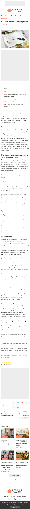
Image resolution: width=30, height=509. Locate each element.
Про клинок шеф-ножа (10, 91)
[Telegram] (14, 407)
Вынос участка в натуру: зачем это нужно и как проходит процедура (22, 463)
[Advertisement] (15, 3)
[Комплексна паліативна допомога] (7, 433)
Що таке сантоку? (9, 102)
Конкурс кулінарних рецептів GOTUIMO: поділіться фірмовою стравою (21, 442)
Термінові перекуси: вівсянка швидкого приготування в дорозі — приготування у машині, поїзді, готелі (7, 465)
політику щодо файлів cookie (16, 504)
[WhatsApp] (26, 403)
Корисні (4, 18)
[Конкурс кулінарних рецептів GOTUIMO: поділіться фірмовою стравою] (22, 433)
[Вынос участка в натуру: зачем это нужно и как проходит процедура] (22, 455)
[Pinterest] (22, 403)
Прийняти (15, 507)
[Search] (27, 10)
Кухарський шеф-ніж (7, 130)
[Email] (18, 407)
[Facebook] (14, 403)
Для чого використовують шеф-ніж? (14, 99)
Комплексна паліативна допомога (7, 441)
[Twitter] (18, 403)
